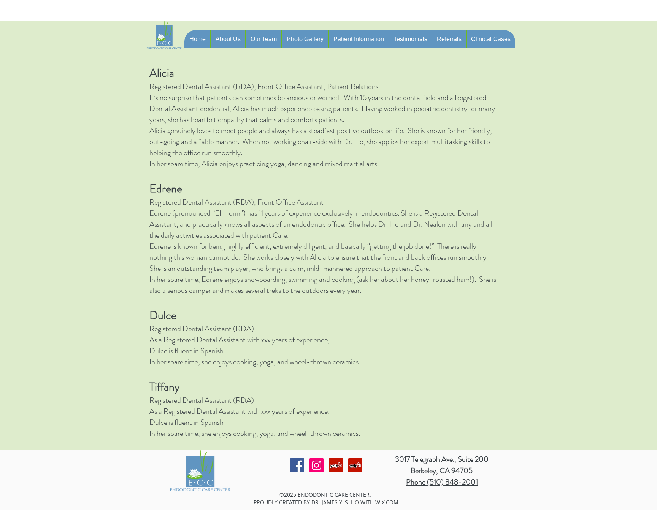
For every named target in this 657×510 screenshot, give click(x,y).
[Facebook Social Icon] (297, 465)
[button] (227, 39)
